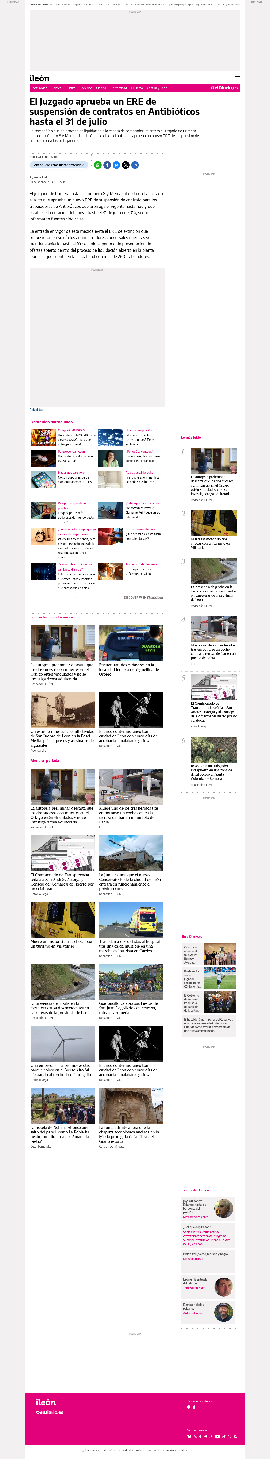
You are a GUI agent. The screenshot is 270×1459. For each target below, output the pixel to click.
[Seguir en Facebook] (200, 1436)
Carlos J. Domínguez (111, 1146)
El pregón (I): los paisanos (193, 1306)
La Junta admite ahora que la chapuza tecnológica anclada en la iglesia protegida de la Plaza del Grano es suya (129, 1134)
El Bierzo (137, 88)
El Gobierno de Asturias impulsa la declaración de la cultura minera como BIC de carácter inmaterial (192, 1003)
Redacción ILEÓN (42, 684)
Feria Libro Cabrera (155, 4)
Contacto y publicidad (175, 1450)
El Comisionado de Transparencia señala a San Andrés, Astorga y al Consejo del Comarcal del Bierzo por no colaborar (62, 881)
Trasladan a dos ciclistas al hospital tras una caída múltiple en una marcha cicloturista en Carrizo (129, 946)
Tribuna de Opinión (195, 1190)
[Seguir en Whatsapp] (229, 1436)
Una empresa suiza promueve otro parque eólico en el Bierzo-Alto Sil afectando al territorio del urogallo (61, 1070)
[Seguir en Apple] (194, 1407)
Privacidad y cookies (130, 1450)
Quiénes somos (91, 1450)
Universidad (118, 88)
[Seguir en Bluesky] (189, 1436)
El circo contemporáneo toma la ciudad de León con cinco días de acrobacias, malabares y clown (128, 736)
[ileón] (59, 1402)
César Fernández (41, 1146)
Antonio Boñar (192, 1313)
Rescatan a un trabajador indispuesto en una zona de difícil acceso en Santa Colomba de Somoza (211, 772)
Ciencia (101, 88)
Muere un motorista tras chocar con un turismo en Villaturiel (62, 944)
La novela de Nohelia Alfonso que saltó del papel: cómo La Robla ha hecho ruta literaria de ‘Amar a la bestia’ (60, 1134)
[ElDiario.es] (224, 88)
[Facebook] (107, 165)
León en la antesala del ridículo (195, 1281)
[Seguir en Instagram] (210, 1436)
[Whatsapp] (98, 165)
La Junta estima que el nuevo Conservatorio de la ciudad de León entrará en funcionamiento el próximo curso (130, 881)
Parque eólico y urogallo (133, 4)
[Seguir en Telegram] (205, 1436)
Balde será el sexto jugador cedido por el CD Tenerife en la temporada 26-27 (192, 979)
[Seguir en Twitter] (195, 1436)
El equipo (109, 1450)
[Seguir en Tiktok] (224, 1436)
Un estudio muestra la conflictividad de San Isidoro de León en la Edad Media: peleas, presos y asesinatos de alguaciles (62, 738)
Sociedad (86, 88)
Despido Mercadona (204, 4)
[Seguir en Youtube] (217, 1436)
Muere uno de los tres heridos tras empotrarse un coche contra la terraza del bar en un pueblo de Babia (128, 815)
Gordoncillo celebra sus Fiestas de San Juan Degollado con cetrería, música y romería (128, 1008)
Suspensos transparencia (84, 4)
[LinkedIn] (135, 165)
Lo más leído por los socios (52, 617)
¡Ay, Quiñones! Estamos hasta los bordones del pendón (194, 1206)
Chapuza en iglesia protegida (179, 4)
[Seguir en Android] (188, 1407)
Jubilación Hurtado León (237, 4)
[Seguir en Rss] (235, 1436)
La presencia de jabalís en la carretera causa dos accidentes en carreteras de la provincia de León (60, 1008)
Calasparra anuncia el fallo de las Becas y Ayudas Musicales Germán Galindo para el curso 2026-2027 (192, 954)
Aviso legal (153, 1450)
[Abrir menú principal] (237, 78)
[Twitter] (126, 165)
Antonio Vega (39, 894)
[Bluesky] (116, 165)
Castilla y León (157, 88)
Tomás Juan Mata (194, 1288)
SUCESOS (220, 4)
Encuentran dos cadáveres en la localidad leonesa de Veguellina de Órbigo (129, 669)
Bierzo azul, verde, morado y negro (205, 1254)
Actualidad (40, 88)
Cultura (71, 88)
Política (56, 88)
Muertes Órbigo (63, 4)
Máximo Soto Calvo (195, 1217)
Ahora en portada (45, 761)
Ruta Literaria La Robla (109, 4)
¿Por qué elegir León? (197, 1227)
